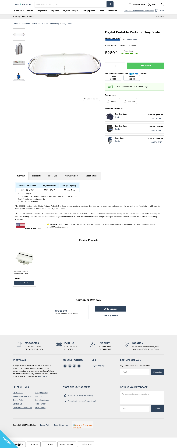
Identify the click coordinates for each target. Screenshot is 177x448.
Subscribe (157, 372)
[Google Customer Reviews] (82, 424)
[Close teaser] (19, 444)
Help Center (40, 407)
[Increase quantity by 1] (122, 66)
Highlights (36, 175)
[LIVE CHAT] (100, 346)
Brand (101, 10)
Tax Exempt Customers (22, 407)
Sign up (101, 365)
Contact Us (17, 403)
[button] (9, 439)
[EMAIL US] (66, 346)
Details (117, 117)
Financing (16, 16)
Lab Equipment (88, 10)
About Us (39, 396)
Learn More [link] (143, 74)
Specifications (91, 175)
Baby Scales (67, 24)
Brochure (131, 101)
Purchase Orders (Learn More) (80, 395)
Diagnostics (42, 10)
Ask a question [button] (111, 315)
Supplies (55, 10)
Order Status (159, 16)
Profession (112, 10)
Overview (20, 175)
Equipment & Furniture (23, 10)
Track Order (40, 403)
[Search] (110, 4)
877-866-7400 (139, 4)
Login (94, 365)
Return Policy (18, 400)
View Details (24, 283)
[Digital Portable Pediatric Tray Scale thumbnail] (19, 34)
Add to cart (146, 65)
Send (157, 408)
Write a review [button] (110, 308)
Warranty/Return (71, 175)
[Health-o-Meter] (113, 39)
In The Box (52, 175)
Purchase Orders (28, 16)
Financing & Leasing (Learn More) (82, 401)
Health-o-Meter (132, 39)
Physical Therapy (70, 10)
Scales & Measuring (50, 24)
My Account (18, 392)
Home (15, 24)
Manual (114, 101)
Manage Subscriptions (22, 396)
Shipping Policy (41, 392)
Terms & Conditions (61, 425)
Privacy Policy (45, 425)
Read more (42, 376)
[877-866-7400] (29, 346)
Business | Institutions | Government (139, 10)
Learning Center (42, 400)
